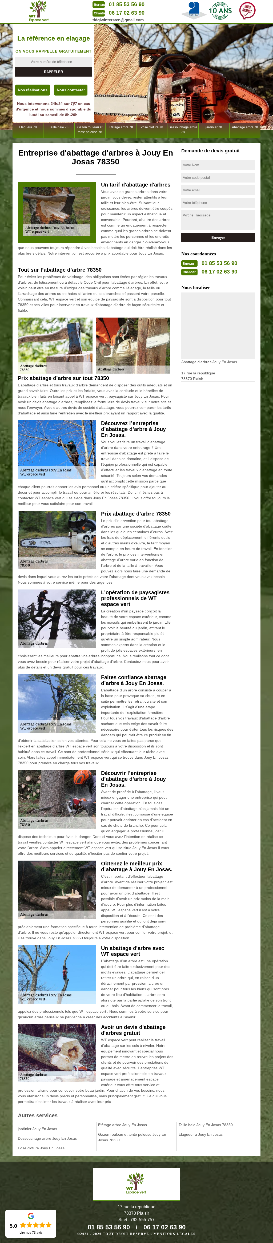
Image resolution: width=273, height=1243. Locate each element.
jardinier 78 (214, 127)
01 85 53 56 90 (126, 4)
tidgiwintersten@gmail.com (118, 20)
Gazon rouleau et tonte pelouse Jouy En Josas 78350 (132, 1137)
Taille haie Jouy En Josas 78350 (206, 1125)
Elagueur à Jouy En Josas (201, 1134)
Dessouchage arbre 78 (182, 129)
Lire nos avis (30, 1232)
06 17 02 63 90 (126, 13)
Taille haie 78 (59, 127)
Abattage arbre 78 (245, 127)
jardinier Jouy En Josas (37, 1129)
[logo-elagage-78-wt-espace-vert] (39, 11)
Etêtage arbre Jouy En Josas (122, 1125)
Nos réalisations (32, 90)
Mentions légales (175, 1234)
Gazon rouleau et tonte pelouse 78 (89, 129)
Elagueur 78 (28, 127)
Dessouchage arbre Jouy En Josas (47, 1138)
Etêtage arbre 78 (121, 127)
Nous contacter (71, 90)
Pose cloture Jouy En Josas (41, 1148)
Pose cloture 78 (151, 127)
